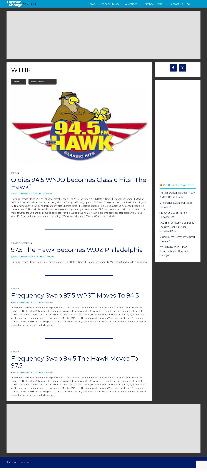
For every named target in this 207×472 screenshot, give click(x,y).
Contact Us (176, 4)
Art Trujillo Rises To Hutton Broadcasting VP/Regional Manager (174, 251)
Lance (15, 194)
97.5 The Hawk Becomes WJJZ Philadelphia (77, 249)
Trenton (15, 173)
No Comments (47, 194)
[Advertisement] (103, 35)
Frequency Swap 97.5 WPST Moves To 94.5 (75, 295)
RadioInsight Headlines (177, 185)
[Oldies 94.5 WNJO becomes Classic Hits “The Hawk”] (79, 166)
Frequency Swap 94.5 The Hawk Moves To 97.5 (74, 362)
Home (91, 4)
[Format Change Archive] (22, 7)
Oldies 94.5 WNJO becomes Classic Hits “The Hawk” (78, 183)
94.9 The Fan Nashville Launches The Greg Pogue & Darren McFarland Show (177, 227)
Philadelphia (17, 243)
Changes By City (109, 4)
